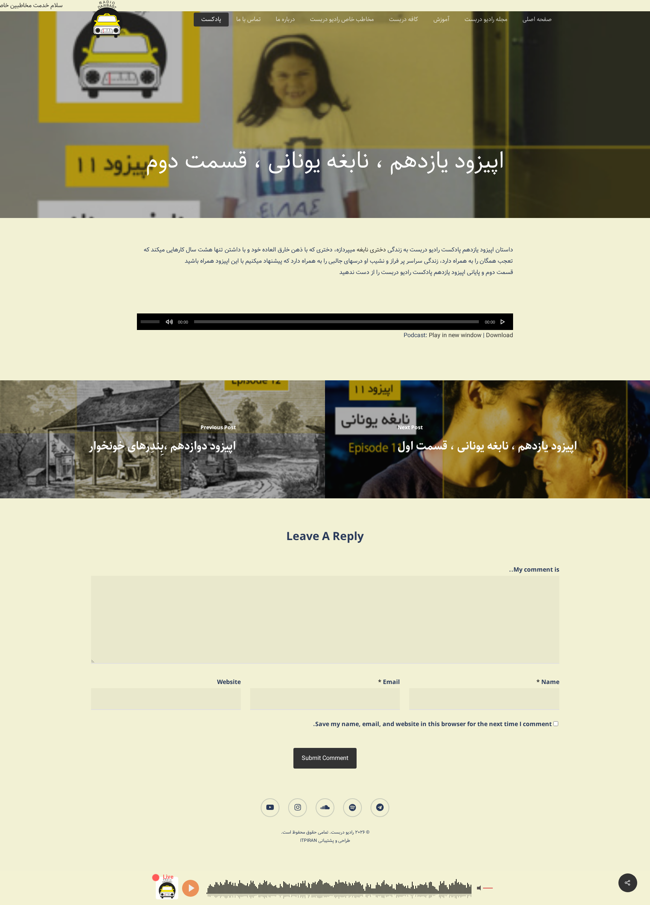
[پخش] (503, 321)
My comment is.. (534, 570)
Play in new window (455, 335)
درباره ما (285, 20)
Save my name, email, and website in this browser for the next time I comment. (432, 724)
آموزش (441, 20)
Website (229, 682)
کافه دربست (403, 20)
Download (499, 335)
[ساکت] (169, 321)
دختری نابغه (371, 249)
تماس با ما (248, 20)
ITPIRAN (308, 840)
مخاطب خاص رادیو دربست (342, 20)
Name (547, 682)
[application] (325, 321)
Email (389, 682)
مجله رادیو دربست (486, 20)
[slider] (151, 319)
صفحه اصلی (537, 20)
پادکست (211, 20)
